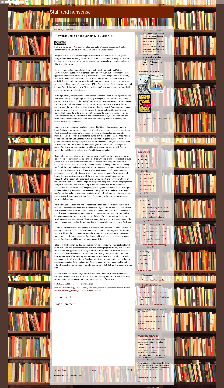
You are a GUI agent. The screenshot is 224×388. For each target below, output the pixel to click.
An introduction (71, 24)
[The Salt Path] (144, 93)
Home (57, 24)
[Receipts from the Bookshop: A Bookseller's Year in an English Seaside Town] (157, 92)
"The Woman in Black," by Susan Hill (151, 280)
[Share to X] (87, 284)
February (146, 256)
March (145, 252)
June (145, 197)
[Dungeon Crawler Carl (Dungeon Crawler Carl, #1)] (144, 113)
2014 (143, 160)
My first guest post (145, 275)
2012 (143, 167)
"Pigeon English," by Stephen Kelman (151, 304)
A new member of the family (153, 217)
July (144, 193)
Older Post (126, 370)
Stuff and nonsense (70, 12)
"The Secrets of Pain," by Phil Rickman (152, 292)
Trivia (84, 24)
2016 (143, 156)
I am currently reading (148, 71)
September (147, 186)
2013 (143, 164)
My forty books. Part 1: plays (153, 235)
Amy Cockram (79, 47)
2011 (143, 171)
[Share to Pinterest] (92, 284)
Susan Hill (97, 291)
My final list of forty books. (153, 221)
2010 (143, 264)
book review (102, 288)
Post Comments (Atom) (73, 376)
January (146, 259)
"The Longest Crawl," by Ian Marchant (152, 317)
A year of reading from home (86, 288)
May (145, 201)
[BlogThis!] (84, 284)
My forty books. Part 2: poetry (154, 232)
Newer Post (60, 370)
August (146, 189)
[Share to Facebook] (89, 284)
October (146, 182)
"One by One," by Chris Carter (149, 329)
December (147, 174)
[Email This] (82, 284)
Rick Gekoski (88, 291)
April (145, 204)
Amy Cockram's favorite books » (158, 118)
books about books (115, 288)
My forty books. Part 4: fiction (154, 224)
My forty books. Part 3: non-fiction (156, 228)
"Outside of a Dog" (67, 288)
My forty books (77, 291)
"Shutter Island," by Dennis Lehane (155, 208)
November (147, 178)
